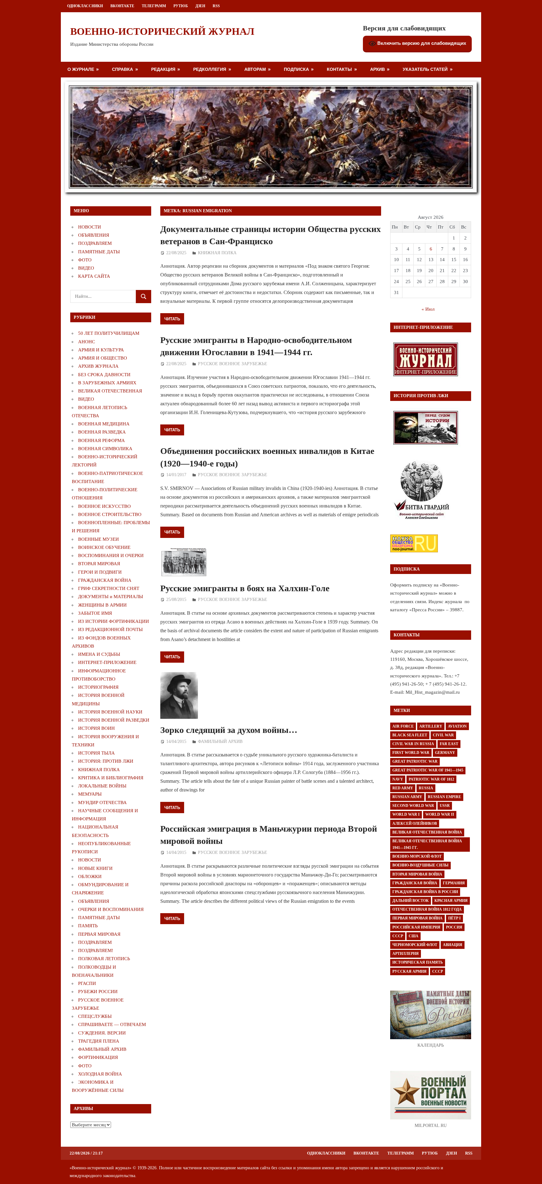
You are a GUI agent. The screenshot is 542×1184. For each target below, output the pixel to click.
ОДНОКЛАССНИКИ (85, 6)
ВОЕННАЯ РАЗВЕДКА (102, 431)
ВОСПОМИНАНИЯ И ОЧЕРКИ (111, 555)
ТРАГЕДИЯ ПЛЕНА (98, 1041)
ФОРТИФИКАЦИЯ (98, 1057)
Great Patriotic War (415, 761)
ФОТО (85, 259)
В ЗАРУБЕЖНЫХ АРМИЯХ (107, 382)
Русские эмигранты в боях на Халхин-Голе (244, 588)
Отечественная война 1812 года (427, 909)
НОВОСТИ (89, 226)
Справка (122, 69)
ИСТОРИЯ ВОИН (96, 728)
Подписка (296, 69)
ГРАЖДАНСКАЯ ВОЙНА (104, 580)
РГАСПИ (87, 983)
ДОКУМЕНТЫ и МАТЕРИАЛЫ (110, 596)
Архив (377, 69)
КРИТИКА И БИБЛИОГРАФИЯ (110, 777)
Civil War (443, 735)
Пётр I (454, 918)
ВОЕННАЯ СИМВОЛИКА (105, 448)
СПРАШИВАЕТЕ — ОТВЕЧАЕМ (112, 1024)
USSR (445, 805)
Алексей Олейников (414, 823)
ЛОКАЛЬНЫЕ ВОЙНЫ (102, 785)
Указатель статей (425, 69)
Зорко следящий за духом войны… (228, 730)
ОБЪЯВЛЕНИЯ (93, 235)
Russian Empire (444, 797)
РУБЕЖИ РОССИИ (98, 991)
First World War (410, 752)
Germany (445, 752)
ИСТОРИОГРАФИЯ (98, 687)
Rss (216, 6)
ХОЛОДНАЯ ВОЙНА (100, 1073)
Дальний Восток (410, 900)
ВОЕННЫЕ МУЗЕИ (98, 539)
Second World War (413, 805)
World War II (439, 814)
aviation (457, 726)
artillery (430, 726)
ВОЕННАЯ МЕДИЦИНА (104, 423)
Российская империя (416, 927)
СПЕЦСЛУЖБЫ (95, 1016)
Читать (172, 318)
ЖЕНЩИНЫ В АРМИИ (102, 605)
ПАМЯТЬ (88, 925)
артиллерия (405, 953)
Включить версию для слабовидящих (421, 43)
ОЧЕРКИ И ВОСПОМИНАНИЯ (111, 909)
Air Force (403, 726)
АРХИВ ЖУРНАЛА (98, 366)
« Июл (428, 309)
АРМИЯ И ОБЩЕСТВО (102, 357)
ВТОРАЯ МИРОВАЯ (99, 563)
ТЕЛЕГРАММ (154, 6)
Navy (397, 779)
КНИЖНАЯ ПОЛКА (217, 252)
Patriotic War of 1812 (431, 779)
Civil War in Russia (413, 744)
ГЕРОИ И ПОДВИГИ (100, 572)
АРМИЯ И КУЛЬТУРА (101, 349)
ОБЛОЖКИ (90, 876)
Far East (449, 744)
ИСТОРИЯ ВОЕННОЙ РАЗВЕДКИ (113, 720)
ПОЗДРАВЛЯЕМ (95, 243)
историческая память (417, 962)
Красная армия (451, 900)
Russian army (407, 797)
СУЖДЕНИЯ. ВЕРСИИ (102, 1032)
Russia (426, 788)
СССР (397, 936)
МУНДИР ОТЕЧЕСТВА (102, 802)
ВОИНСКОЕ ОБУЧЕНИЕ (104, 547)
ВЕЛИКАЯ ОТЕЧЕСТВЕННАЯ (110, 390)
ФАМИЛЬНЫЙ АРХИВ (220, 741)
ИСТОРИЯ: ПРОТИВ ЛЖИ (105, 761)
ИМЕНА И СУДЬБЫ (99, 654)
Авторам (255, 69)
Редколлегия (209, 69)
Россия (454, 927)
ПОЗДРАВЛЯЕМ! (95, 950)
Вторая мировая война (417, 874)
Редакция (163, 69)
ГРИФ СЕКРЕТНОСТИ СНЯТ (108, 588)
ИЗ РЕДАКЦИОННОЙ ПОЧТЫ (110, 629)
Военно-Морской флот (417, 856)
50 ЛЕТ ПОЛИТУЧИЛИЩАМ (108, 333)
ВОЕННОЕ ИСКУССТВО (104, 506)
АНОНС (86, 341)
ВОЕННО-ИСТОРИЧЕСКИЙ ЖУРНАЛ (162, 31)
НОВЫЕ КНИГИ (95, 868)
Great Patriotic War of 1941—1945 (427, 770)
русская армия (409, 971)
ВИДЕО (86, 268)
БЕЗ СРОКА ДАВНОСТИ (104, 374)
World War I (406, 814)
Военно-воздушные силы (420, 865)
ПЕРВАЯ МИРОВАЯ (99, 934)
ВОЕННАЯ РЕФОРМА (101, 440)
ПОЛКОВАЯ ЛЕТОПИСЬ (104, 958)
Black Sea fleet (409, 735)
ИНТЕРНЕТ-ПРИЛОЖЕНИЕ (107, 662)
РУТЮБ (180, 6)
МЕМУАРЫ (90, 794)
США (413, 936)
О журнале (80, 69)
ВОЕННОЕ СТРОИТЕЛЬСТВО (109, 514)
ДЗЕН (200, 6)
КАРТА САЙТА (94, 276)
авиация (452, 945)
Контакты (339, 69)
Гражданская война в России (425, 892)
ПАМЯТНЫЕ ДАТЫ (99, 251)
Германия (454, 883)
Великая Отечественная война (427, 832)
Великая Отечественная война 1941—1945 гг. (427, 844)
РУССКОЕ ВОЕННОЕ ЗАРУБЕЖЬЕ (232, 363)
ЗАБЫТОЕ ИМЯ (95, 613)
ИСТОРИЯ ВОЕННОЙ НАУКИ (110, 711)
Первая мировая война (417, 918)
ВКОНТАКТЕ (122, 6)
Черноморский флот (414, 945)
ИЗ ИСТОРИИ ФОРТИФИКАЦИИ (113, 621)
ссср (437, 971)
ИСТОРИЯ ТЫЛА (96, 752)
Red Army (402, 788)
